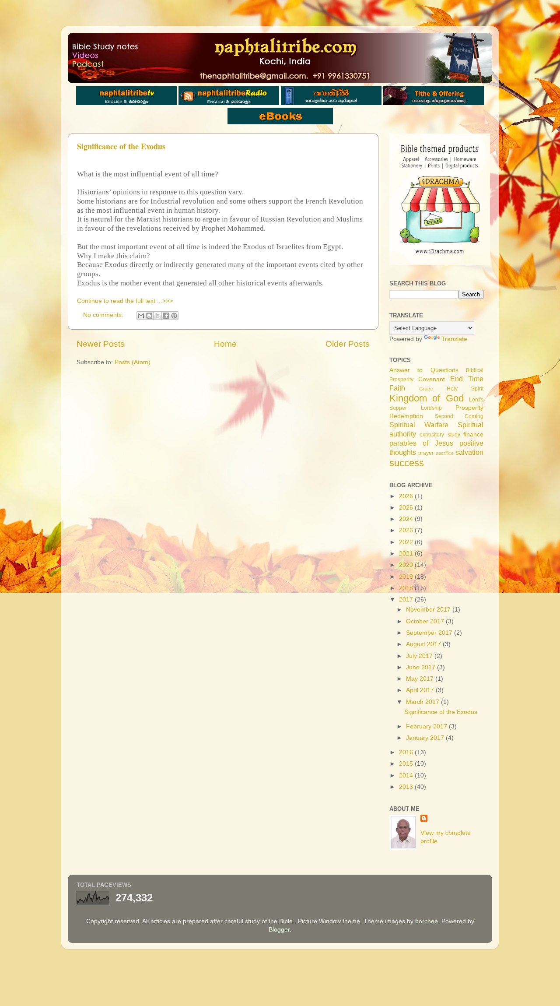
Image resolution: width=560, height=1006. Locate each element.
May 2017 (420, 678)
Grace (426, 388)
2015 (407, 763)
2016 (407, 752)
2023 (407, 530)
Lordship (431, 408)
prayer (426, 453)
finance (473, 434)
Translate (454, 339)
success (406, 462)
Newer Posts (101, 343)
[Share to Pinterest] (174, 315)
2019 (407, 576)
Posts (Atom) (132, 362)
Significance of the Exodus (121, 146)
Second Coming (459, 416)
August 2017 (424, 644)
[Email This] (140, 315)
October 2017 (426, 621)
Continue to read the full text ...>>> (125, 301)
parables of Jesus (421, 443)
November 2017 (429, 609)
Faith (397, 388)
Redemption (406, 416)
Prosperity (469, 408)
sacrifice (445, 453)
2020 (407, 565)
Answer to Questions (423, 370)
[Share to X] (157, 315)
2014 (407, 775)
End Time (466, 379)
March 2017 (423, 702)
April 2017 (421, 690)
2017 (407, 599)
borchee (426, 921)
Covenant (431, 379)
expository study (440, 435)
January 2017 (426, 738)
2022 (407, 542)
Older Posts (348, 343)
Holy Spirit (465, 389)
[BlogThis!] (149, 315)
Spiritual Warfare (418, 425)
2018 (407, 588)
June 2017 (421, 667)
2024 (407, 519)
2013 (407, 787)
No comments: (104, 315)
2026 (407, 496)
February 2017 (427, 726)
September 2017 (430, 633)
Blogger (279, 929)
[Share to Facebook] (165, 315)
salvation (469, 452)
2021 (407, 553)
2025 (407, 507)
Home (225, 343)
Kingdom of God (426, 398)
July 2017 (420, 656)
